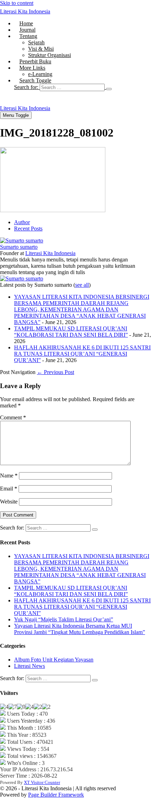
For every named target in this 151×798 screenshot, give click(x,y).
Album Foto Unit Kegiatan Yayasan (53, 660)
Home (26, 23)
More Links (32, 68)
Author (22, 222)
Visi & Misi (41, 49)
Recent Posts (28, 229)
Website (9, 502)
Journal (27, 30)
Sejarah (36, 42)
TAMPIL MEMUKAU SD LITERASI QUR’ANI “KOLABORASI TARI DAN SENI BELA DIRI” (71, 331)
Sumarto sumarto (19, 247)
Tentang (28, 36)
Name (9, 476)
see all (82, 285)
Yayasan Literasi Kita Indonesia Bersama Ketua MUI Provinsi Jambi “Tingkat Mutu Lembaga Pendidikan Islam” (79, 629)
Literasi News (29, 666)
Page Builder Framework (56, 795)
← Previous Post (55, 372)
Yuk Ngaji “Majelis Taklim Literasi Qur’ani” (63, 619)
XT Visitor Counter (42, 782)
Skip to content (16, 3)
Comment (13, 417)
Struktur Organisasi (49, 55)
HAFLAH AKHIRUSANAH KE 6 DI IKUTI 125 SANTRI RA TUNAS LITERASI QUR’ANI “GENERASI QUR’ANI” (82, 353)
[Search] (109, 89)
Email (8, 489)
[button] (82, 87)
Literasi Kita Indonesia (25, 11)
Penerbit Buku (35, 61)
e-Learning (40, 74)
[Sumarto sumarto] (21, 240)
